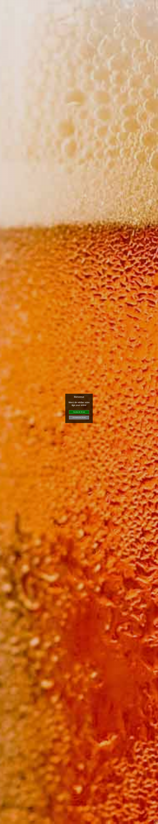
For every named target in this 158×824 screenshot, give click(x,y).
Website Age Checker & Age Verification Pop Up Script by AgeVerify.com (156, 822)
